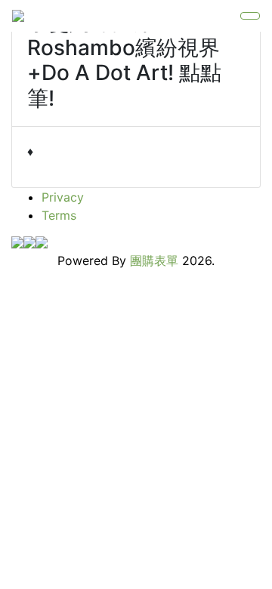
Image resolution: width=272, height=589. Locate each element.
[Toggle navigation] (250, 16)
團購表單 (154, 260)
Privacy (63, 197)
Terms (59, 215)
